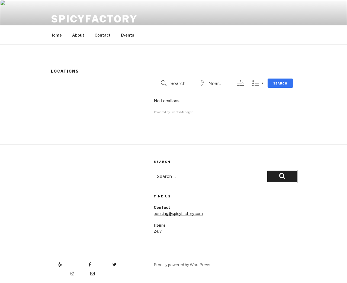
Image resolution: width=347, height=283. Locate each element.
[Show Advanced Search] (240, 83)
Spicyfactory (94, 19)
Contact (103, 35)
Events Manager (182, 112)
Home (56, 35)
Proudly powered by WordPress (182, 264)
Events (127, 35)
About (78, 35)
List (255, 83)
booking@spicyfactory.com (178, 213)
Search (280, 83)
